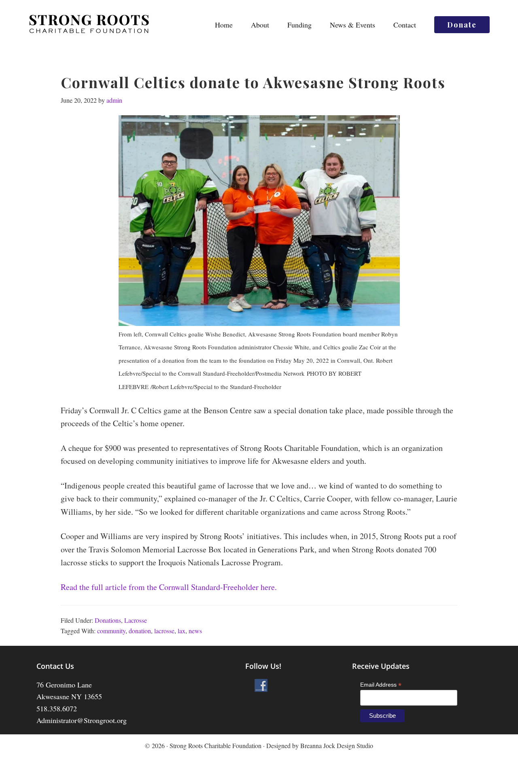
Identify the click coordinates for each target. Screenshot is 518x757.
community (111, 630)
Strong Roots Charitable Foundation (89, 24)
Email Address (380, 685)
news (195, 630)
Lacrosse (135, 620)
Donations (108, 620)
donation (140, 630)
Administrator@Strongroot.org (81, 720)
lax (181, 630)
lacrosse (164, 630)
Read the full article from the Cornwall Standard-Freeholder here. (169, 586)
